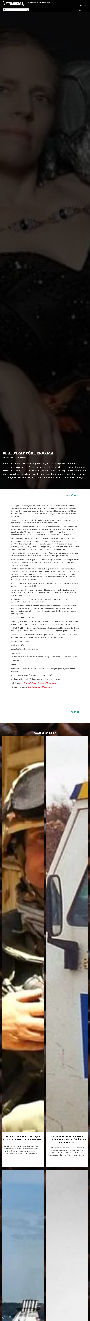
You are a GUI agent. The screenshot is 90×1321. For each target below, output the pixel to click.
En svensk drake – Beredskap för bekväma (40, 683)
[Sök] (27, 9)
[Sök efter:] (14, 9)
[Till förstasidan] (13, 3)
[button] (72, 495)
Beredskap (23, 457)
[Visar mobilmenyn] (83, 10)
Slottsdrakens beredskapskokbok (39, 687)
